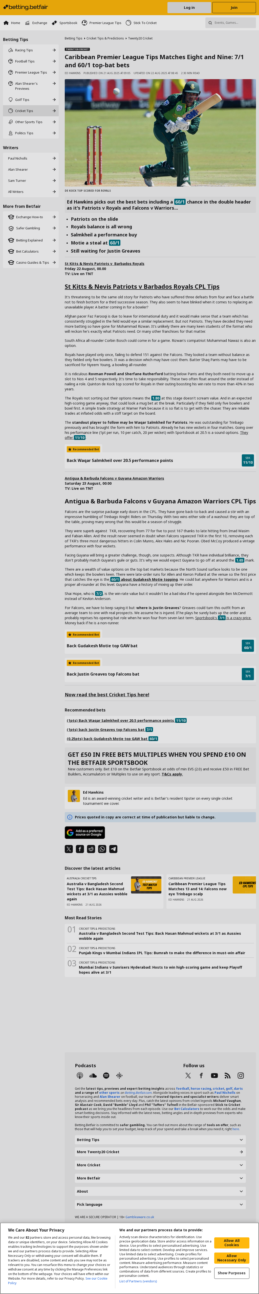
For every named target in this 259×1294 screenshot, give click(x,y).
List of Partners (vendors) (138, 1281)
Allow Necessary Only (231, 1257)
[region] (129, 1258)
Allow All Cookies (232, 1242)
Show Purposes (232, 1272)
